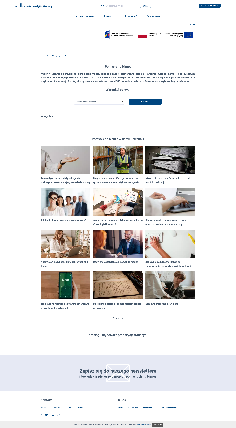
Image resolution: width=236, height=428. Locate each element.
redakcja (45, 408)
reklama (57, 408)
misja (120, 408)
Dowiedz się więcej (144, 425)
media (80, 408)
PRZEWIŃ (192, 24)
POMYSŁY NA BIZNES (86, 16)
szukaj (145, 6)
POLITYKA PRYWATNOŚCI (167, 408)
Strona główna (46, 56)
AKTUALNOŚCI (133, 16)
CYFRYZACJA (155, 16)
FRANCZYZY (111, 16)
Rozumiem (158, 425)
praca (69, 408)
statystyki (133, 408)
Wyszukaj (145, 101)
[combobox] (99, 102)
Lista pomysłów (58, 56)
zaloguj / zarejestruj (209, 6)
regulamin (147, 408)
